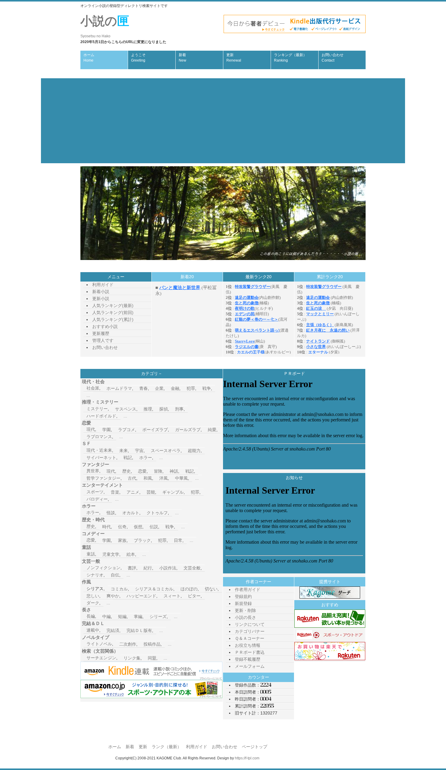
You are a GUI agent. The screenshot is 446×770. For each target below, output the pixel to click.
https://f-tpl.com (247, 758)
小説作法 (167, 568)
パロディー (97, 499)
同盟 (152, 658)
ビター (194, 595)
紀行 (148, 568)
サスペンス (125, 409)
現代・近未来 (99, 450)
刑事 (179, 409)
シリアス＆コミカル (154, 588)
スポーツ (94, 491)
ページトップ (254, 746)
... (88, 395)
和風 (148, 478)
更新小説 (100, 298)
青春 (143, 388)
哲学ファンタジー (103, 478)
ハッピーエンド (141, 595)
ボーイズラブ (155, 429)
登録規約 (243, 596)
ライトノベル (99, 643)
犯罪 (191, 388)
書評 (132, 568)
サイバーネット (101, 457)
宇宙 (139, 450)
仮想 (138, 526)
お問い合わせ (332, 57)
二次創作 (127, 644)
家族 (122, 540)
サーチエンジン (101, 657)
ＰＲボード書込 (250, 652)
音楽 (115, 492)
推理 (148, 409)
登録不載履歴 (247, 659)
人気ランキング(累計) (112, 319)
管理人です (102, 340)
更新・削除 (245, 610)
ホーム (88, 57)
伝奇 (122, 526)
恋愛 (142, 471)
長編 (90, 616)
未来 (123, 450)
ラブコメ (126, 429)
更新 (233, 57)
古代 (132, 478)
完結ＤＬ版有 (139, 630)
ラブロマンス (99, 436)
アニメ (133, 492)
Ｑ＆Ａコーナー (249, 638)
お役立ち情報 (247, 645)
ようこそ (138, 57)
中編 (106, 616)
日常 (178, 540)
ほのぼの (189, 588)
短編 (122, 616)
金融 (175, 388)
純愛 (212, 429)
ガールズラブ (188, 429)
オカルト (130, 512)
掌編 (138, 616)
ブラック (142, 540)
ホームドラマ (119, 388)
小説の (104, 26)
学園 (106, 429)
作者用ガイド (247, 589)
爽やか (112, 595)
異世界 (92, 470)
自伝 (115, 574)
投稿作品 (152, 644)
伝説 (154, 526)
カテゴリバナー (250, 631)
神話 (174, 471)
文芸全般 (192, 568)
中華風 (181, 478)
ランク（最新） (166, 746)
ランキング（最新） (290, 57)
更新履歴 (100, 333)
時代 (106, 526)
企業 (159, 388)
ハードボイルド (101, 416)
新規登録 (243, 603)
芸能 (151, 492)
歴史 (126, 471)
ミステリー (97, 408)
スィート (172, 595)
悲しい (92, 595)
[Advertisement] (223, 120)
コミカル (119, 588)
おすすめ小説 (105, 326)
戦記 (127, 457)
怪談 (110, 512)
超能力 (194, 450)
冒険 (158, 471)
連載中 (92, 630)
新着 (182, 57)
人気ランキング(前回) (112, 312)
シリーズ (158, 616)
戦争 (206, 388)
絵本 (131, 554)
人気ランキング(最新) (112, 305)
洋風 (163, 478)
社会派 (92, 388)
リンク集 (131, 658)
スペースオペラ (166, 450)
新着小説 (100, 291)
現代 (90, 429)
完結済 (112, 630)
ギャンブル (173, 492)
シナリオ (94, 574)
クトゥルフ (157, 512)
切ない (211, 588)
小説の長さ (245, 617)
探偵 (163, 409)
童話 (90, 554)
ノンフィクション (103, 567)
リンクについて (250, 624)
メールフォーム (250, 666)
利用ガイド (102, 284)
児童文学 (110, 554)
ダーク (92, 602)
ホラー (145, 457)
